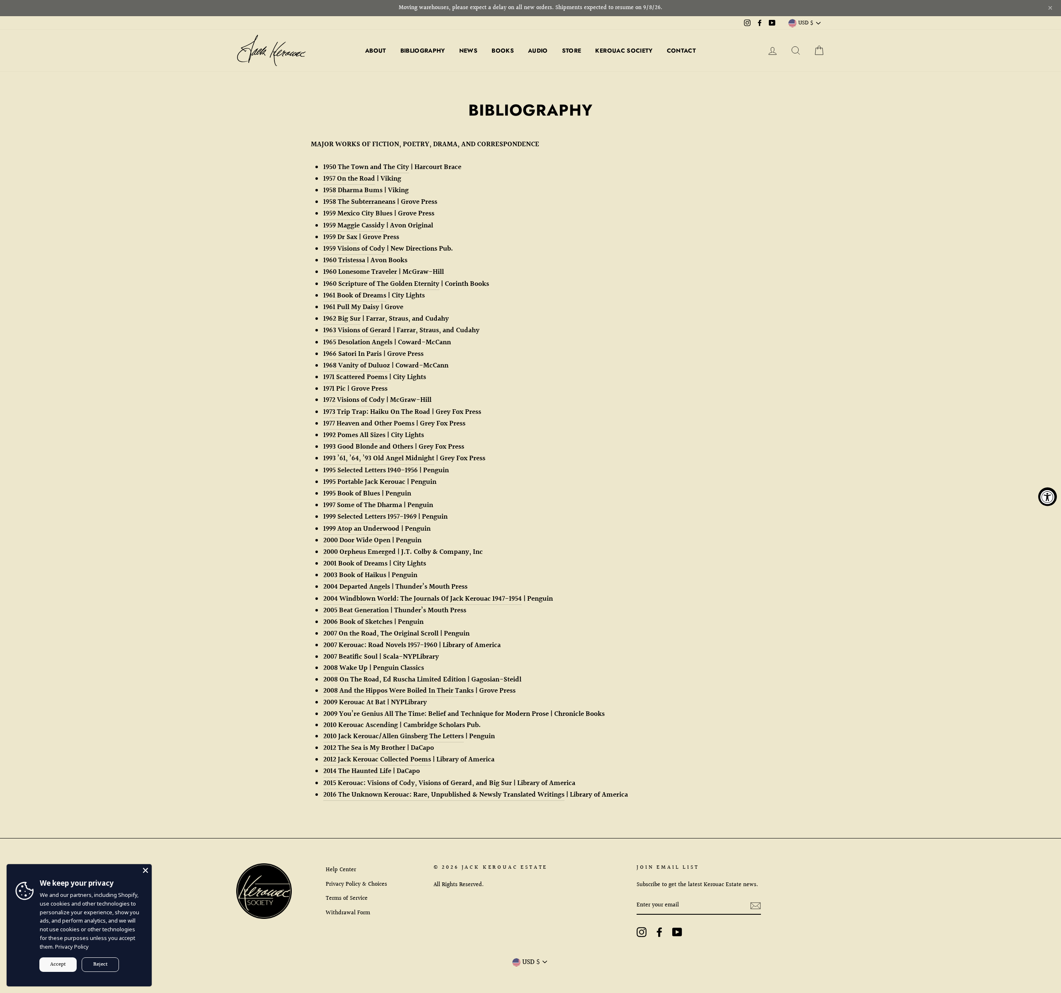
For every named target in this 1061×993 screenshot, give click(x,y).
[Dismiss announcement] (1050, 8)
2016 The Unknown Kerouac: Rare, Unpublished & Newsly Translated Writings (443, 794)
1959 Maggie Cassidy (354, 225)
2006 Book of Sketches (357, 622)
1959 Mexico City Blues (357, 213)
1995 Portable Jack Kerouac (364, 482)
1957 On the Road (349, 178)
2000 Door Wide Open (356, 540)
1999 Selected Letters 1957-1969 (370, 516)
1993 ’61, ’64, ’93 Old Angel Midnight (378, 458)
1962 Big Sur (342, 318)
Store (571, 50)
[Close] (145, 870)
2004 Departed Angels (356, 586)
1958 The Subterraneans (359, 202)
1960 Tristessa (344, 260)
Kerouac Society (623, 50)
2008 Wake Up (345, 668)
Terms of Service (347, 898)
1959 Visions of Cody (354, 248)
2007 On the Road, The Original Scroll (380, 633)
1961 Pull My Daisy (351, 307)
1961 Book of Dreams (354, 295)
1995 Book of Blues (351, 493)
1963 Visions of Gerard (357, 330)
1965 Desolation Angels (357, 342)
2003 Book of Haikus (354, 575)
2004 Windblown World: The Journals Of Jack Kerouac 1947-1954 (422, 598)
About (375, 50)
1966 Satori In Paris (352, 354)
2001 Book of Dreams (355, 563)
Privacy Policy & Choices (356, 884)
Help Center (341, 870)
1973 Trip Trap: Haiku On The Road (376, 412)
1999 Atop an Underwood (361, 528)
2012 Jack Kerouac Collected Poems (377, 759)
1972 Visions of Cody (354, 400)
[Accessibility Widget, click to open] (1047, 496)
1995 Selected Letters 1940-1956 (370, 470)
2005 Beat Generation (356, 610)
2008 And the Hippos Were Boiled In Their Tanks (398, 690)
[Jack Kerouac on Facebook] (659, 932)
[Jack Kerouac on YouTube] (677, 932)
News (468, 50)
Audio (538, 50)
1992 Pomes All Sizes (354, 435)
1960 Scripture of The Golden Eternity (381, 284)
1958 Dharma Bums (353, 190)
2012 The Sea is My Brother (364, 748)
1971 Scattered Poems (355, 377)
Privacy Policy (72, 946)
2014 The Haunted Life (357, 771)
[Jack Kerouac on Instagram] (642, 932)
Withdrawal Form (348, 913)
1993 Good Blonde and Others (368, 446)
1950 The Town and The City (366, 167)
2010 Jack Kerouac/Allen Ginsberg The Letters (393, 736)
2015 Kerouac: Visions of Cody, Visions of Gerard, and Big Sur (417, 783)
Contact (681, 50)
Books (503, 50)
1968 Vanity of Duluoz (356, 365)
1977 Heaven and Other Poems (368, 423)
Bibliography (422, 50)
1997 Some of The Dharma (362, 505)
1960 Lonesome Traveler (360, 272)
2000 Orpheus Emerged (359, 552)
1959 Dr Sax (340, 237)
